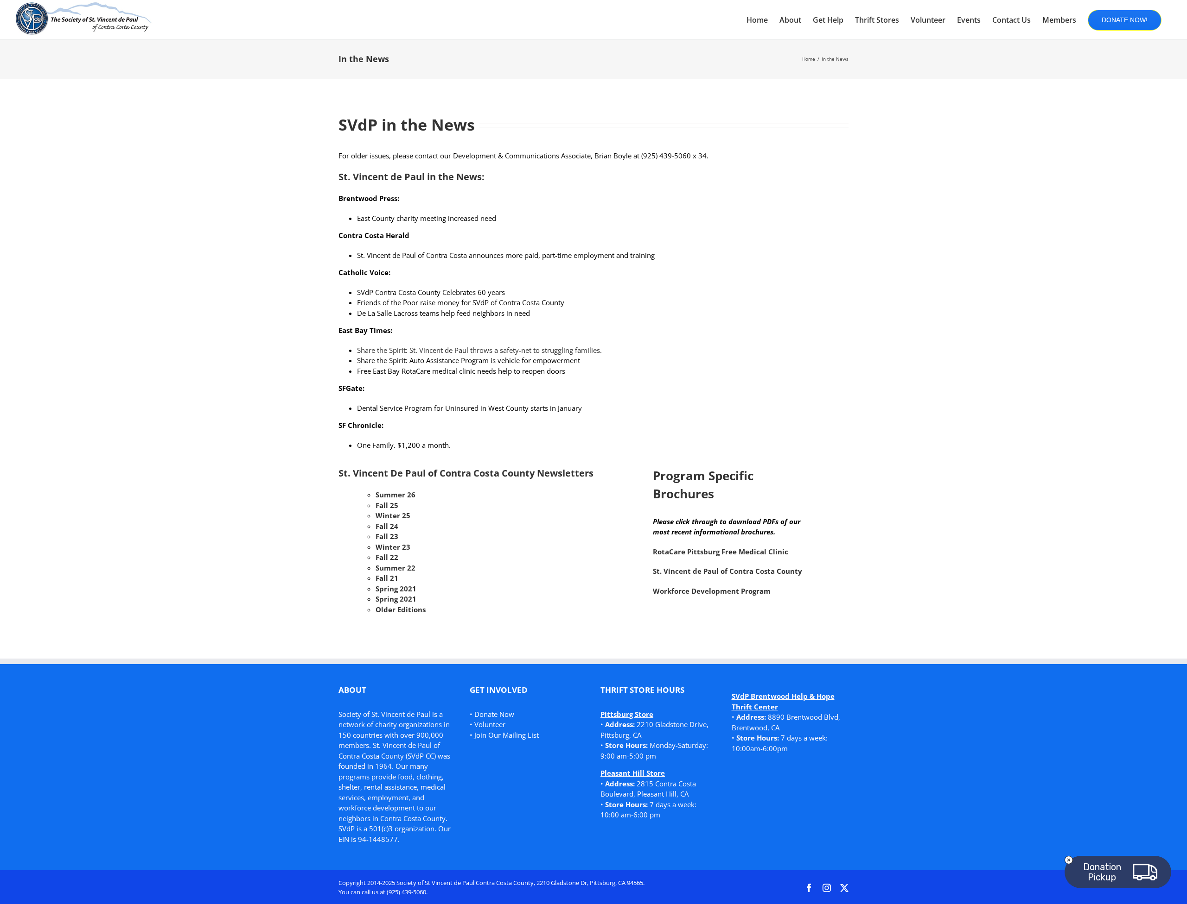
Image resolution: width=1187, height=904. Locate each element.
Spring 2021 (396, 588)
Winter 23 (393, 547)
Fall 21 (387, 578)
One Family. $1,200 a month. (404, 445)
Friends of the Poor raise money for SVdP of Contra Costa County (460, 302)
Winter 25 (393, 515)
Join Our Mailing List (506, 735)
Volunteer (489, 724)
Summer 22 (395, 567)
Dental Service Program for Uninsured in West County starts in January (469, 408)
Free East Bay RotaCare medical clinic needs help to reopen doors (461, 371)
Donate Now (494, 714)
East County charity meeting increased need (426, 218)
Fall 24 (387, 526)
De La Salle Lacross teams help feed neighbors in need (443, 313)
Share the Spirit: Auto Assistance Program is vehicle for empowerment (468, 360)
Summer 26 (395, 494)
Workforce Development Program (712, 591)
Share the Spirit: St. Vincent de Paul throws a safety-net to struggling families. (479, 350)
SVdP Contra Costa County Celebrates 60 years (431, 292)
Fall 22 (387, 557)
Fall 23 (387, 536)
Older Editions (401, 609)
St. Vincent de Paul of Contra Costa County (727, 571)
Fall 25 (387, 505)
